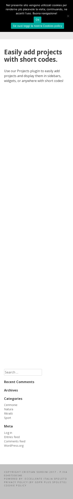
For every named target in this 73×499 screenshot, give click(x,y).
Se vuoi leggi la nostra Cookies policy (37, 25)
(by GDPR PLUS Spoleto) (48, 482)
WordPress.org (14, 445)
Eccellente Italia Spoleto (45, 478)
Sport (7, 418)
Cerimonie (10, 405)
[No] (68, 16)
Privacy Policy (16, 482)
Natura (8, 409)
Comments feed (14, 441)
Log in (8, 433)
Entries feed (12, 437)
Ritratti (8, 413)
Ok (37, 19)
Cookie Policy (15, 485)
